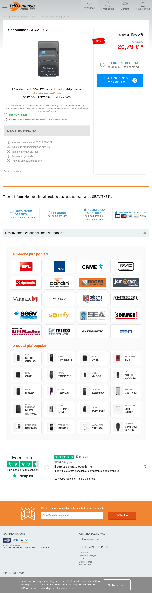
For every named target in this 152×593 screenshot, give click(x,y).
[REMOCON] (125, 299)
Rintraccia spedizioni (89, 539)
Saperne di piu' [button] (65, 588)
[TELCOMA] (92, 299)
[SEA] (92, 315)
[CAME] (92, 266)
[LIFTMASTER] (26, 331)
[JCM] (125, 283)
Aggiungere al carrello (117, 80)
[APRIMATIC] (26, 283)
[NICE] (59, 266)
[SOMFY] (59, 315)
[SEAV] (26, 315)
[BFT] (26, 266)
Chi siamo (83, 552)
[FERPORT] (125, 331)
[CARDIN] (59, 283)
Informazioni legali (87, 555)
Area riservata (86, 565)
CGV (81, 558)
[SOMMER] (125, 315)
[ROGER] (92, 283)
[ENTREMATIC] (92, 331)
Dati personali (85, 562)
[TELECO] (59, 331)
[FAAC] (125, 266)
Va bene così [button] (116, 585)
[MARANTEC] (26, 299)
